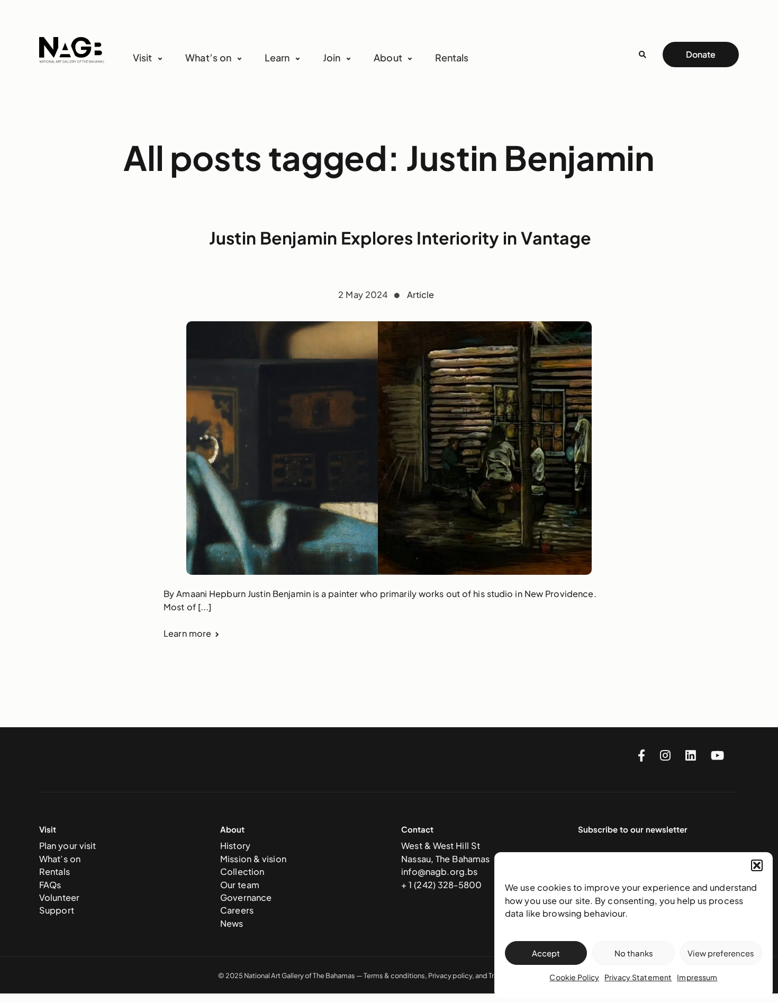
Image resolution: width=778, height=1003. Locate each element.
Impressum (697, 977)
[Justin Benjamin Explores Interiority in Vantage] (389, 448)
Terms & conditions (394, 975)
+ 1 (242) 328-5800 (441, 884)
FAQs (50, 884)
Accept (546, 953)
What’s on (59, 858)
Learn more (187, 633)
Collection (242, 871)
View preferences (720, 953)
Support (56, 910)
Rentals (451, 57)
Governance (246, 897)
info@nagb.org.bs (439, 871)
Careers (237, 910)
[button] (757, 865)
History (235, 845)
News (231, 923)
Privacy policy (450, 975)
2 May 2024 (364, 294)
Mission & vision (253, 858)
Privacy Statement (638, 977)
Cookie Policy (574, 977)
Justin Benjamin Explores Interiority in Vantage (400, 237)
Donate (701, 54)
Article (421, 294)
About (388, 57)
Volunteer (59, 897)
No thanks (633, 953)
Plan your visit (67, 845)
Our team (239, 884)
